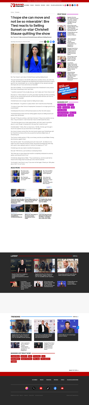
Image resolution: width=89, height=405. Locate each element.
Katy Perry (70, 104)
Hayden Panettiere (63, 112)
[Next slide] (78, 327)
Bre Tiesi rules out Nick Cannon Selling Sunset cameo (25, 172)
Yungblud (70, 115)
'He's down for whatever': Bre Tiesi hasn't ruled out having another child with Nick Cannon (47, 180)
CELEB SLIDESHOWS (56, 5)
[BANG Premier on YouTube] (70, 5)
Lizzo (72, 107)
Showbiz (26, 5)
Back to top (73, 370)
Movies (43, 5)
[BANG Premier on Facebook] (75, 5)
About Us (21, 395)
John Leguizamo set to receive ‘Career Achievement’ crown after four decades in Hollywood (71, 42)
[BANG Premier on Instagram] (65, 5)
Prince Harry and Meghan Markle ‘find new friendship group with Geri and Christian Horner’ (72, 28)
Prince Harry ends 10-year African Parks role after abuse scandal (72, 58)
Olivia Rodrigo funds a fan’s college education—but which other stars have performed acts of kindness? (72, 76)
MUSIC (32, 5)
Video (48, 5)
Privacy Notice (31, 395)
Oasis (59, 107)
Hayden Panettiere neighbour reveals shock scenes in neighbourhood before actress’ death (72, 51)
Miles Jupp (73, 112)
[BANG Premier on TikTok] (72, 5)
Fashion (37, 5)
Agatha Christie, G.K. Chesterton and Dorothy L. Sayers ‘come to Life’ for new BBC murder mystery (72, 20)
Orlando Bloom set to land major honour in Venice (72, 34)
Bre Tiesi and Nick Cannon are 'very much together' (47, 172)
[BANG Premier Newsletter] (77, 5)
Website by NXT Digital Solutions (72, 395)
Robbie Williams (62, 110)
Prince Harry (66, 107)
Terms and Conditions (39, 395)
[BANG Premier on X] (67, 5)
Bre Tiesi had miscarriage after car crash (25, 178)
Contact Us (26, 395)
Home (12, 12)
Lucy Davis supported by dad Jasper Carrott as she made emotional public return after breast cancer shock (72, 66)
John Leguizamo (62, 115)
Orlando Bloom (62, 104)
